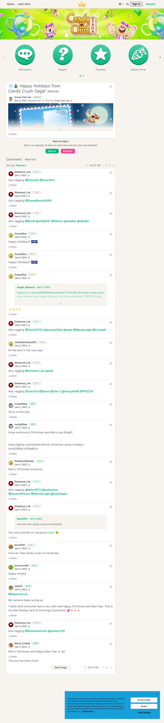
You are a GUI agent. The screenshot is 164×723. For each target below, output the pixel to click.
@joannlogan (58, 493)
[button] (10, 99)
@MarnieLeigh (82, 329)
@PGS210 (86, 391)
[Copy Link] (71, 100)
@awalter (70, 221)
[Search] (127, 4)
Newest (20, 165)
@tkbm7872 (33, 489)
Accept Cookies (144, 700)
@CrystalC (99, 329)
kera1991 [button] (22, 518)
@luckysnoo (50, 489)
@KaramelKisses (19, 493)
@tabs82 (83, 221)
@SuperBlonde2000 (38, 200)
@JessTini (31, 391)
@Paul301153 (34, 329)
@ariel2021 (43, 221)
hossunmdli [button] (21, 565)
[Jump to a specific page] (113, 165)
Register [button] (68, 151)
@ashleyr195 (56, 631)
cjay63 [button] (18, 586)
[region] (112, 705)
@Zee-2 (55, 391)
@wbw (67, 329)
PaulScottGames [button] (24, 461)
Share (12, 134)
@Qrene (44, 391)
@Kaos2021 (47, 180)
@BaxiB (30, 221)
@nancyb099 (70, 391)
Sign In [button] (52, 151)
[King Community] (82, 4)
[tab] (80, 75)
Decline (144, 706)
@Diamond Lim (18, 594)
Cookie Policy (88, 711)
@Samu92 (32, 180)
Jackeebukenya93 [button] (25, 342)
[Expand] (60, 129)
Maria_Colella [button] (22, 643)
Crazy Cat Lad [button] (22, 97)
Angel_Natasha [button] (26, 287)
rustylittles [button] (20, 403)
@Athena (57, 221)
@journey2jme (53, 329)
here (51, 532)
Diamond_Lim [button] (22, 171)
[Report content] (111, 86)
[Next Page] (109, 165)
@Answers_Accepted (39, 370)
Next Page (61, 667)
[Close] (157, 694)
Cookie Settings (144, 712)
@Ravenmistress (36, 631)
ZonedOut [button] (20, 233)
